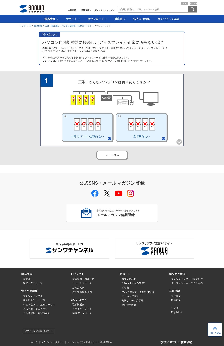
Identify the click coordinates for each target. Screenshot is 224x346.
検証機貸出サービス (34, 300)
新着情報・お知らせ (83, 279)
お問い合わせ (129, 279)
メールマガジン (130, 296)
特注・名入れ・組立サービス (39, 304)
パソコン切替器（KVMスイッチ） (77, 26)
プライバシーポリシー (52, 342)
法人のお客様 (29, 291)
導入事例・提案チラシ (35, 308)
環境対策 (176, 300)
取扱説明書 (78, 304)
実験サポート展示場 (133, 300)
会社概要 (176, 295)
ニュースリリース (82, 283)
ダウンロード (95, 18)
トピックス (77, 274)
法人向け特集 (141, 18)
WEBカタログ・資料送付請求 (138, 292)
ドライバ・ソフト (82, 308)
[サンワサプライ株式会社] (32, 8)
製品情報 (49, 18)
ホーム (34, 342)
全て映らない (134, 126)
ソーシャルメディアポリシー (82, 342)
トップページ (25, 26)
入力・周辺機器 (52, 26)
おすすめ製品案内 (82, 292)
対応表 (118, 18)
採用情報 (85, 10)
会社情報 (72, 10)
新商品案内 (78, 287)
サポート (71, 18)
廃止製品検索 (129, 305)
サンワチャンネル (169, 18)
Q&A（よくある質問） (134, 283)
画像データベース (82, 313)
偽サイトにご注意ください (37, 331)
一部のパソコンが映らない (84, 126)
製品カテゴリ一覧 (33, 283)
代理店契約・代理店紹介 (36, 313)
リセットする (112, 155)
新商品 (27, 279)
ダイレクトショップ (103, 10)
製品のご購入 (177, 274)
